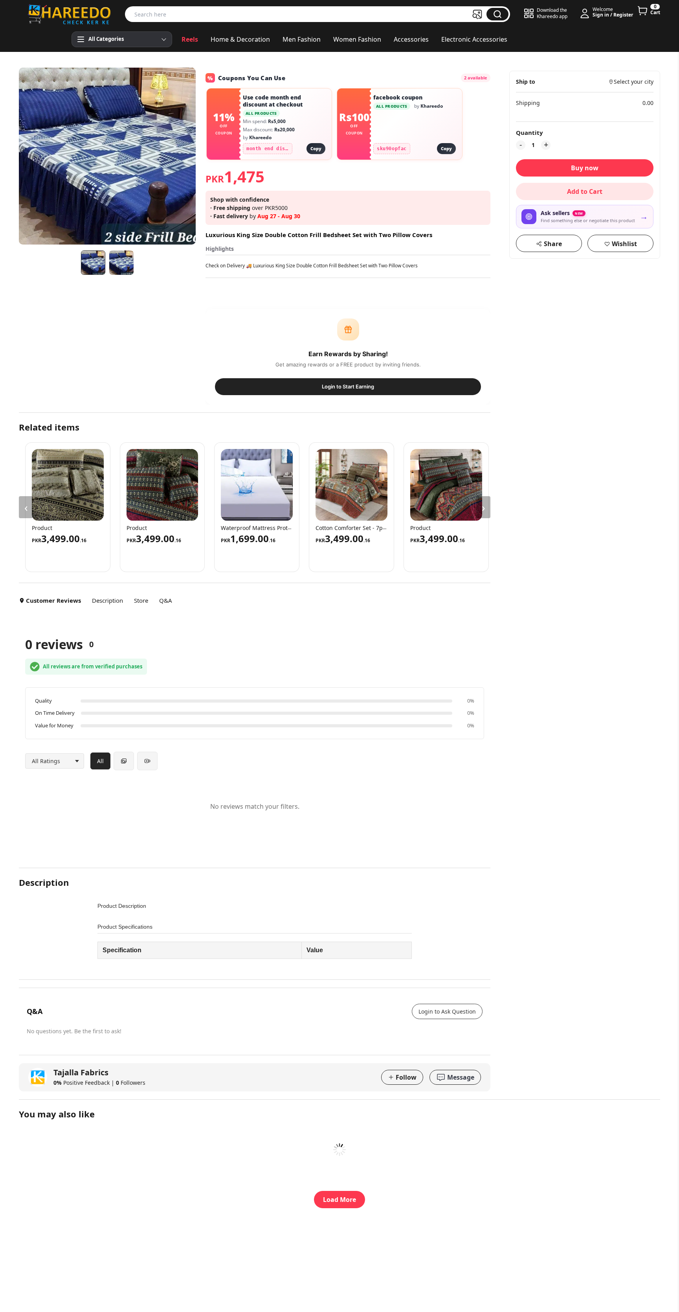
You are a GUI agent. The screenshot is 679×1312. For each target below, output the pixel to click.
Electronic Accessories (474, 39)
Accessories (411, 39)
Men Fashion (302, 39)
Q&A (165, 600)
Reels (190, 39)
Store (141, 600)
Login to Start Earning (348, 386)
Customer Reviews (53, 600)
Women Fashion (357, 39)
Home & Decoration (240, 39)
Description (107, 600)
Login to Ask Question (447, 1011)
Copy (315, 148)
